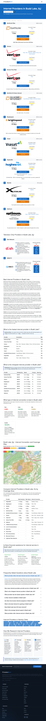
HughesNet (6, 355)
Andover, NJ (12, 624)
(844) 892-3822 (36, 251)
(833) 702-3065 (23, 222)
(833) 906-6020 (23, 36)
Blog (3, 708)
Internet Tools (4, 710)
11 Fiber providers (31, 446)
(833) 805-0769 (23, 151)
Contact (25, 712)
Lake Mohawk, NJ (12, 625)
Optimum (6, 358)
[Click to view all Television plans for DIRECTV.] (9, 266)
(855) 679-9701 (23, 85)
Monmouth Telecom (10, 536)
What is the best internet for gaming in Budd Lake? (18, 604)
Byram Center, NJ (17, 621)
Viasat (5, 351)
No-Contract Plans (5, 699)
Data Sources (4, 713)
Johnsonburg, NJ (38, 624)
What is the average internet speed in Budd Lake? (18, 610)
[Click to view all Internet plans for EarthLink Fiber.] (14, 27)
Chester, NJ (30, 623)
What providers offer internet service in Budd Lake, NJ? (19, 613)
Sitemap (3, 717)
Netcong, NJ (6, 621)
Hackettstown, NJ (29, 621)
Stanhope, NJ (11, 621)
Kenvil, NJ (19, 623)
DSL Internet (4, 693)
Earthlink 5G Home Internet (9, 353)
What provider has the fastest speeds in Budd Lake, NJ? (20, 594)
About (25, 708)
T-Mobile (25, 697)
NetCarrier (8, 529)
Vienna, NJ (16, 624)
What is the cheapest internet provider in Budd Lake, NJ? (20, 591)
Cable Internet (4, 692)
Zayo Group (8, 531)
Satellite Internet (5, 697)
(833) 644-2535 (23, 172)
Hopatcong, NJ (24, 623)
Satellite (30, 144)
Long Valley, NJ (6, 624)
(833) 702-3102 (36, 269)
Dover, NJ (33, 624)
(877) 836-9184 (23, 198)
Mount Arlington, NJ (13, 623)
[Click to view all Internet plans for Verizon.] (14, 52)
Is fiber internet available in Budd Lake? (15, 597)
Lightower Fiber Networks (11, 538)
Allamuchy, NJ (23, 621)
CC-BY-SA (33, 483)
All (12, 451)
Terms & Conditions (7, 680)
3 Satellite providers (22, 448)
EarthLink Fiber (7, 339)
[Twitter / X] (27, 717)
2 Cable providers (7, 448)
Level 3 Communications (11, 526)
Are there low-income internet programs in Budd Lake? (19, 601)
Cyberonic (8, 517)
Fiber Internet (4, 688)
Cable (29, 214)
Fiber (32, 28)
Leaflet (20, 483)
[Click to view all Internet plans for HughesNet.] (14, 164)
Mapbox (40, 483)
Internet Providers (5, 686)
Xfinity (25, 688)
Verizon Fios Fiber (8, 341)
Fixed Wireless (26, 98)
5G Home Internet (36, 98)
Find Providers (37, 666)
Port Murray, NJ (26, 625)
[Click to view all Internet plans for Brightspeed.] (14, 120)
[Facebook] (25, 717)
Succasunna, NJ (6, 623)
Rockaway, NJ (38, 625)
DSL (27, 52)
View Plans (23, 39)
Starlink (5, 348)
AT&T (25, 690)
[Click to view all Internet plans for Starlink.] (14, 189)
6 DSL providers (13, 448)
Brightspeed (6, 346)
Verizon (5, 344)
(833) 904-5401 (23, 107)
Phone (37, 52)
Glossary (3, 712)
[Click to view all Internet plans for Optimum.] (14, 213)
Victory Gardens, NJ (19, 625)
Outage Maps (4, 715)
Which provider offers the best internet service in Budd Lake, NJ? (22, 575)
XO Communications (10, 533)
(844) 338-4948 (23, 62)
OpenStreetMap (26, 483)
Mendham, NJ (6, 625)
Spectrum (25, 692)
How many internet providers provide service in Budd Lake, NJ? (22, 588)
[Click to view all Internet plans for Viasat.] (14, 143)
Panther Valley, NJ (36, 621)
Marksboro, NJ (32, 625)
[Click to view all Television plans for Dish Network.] (9, 248)
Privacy (3, 680)
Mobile (34, 52)
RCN (24, 699)
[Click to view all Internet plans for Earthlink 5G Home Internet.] (14, 98)
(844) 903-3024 (23, 127)
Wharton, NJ (21, 624)
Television (30, 52)
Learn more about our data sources (31, 659)
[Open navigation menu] (42, 2)
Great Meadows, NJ (27, 624)
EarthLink (25, 686)
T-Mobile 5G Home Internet (11, 524)
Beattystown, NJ (35, 623)
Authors (25, 710)
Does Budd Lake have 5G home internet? (15, 607)
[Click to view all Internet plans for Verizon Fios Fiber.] (14, 75)
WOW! (25, 701)
